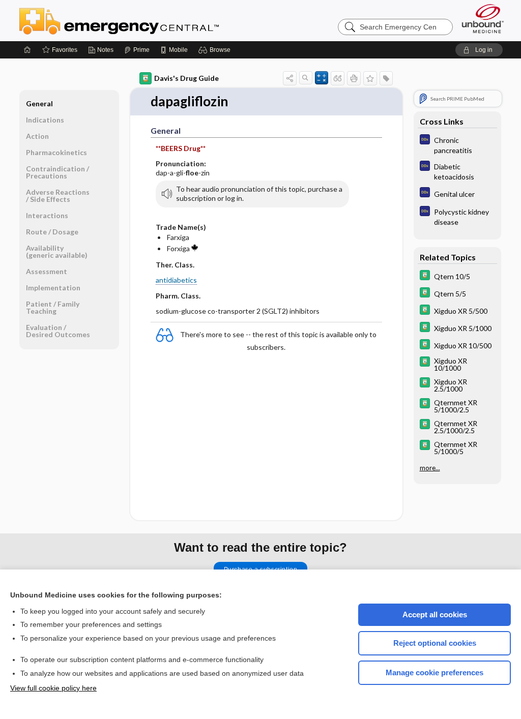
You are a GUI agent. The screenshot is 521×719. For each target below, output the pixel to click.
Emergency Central (145, 20)
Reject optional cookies (434, 643)
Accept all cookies (434, 614)
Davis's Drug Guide (186, 78)
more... (430, 468)
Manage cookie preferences (434, 672)
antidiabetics (176, 280)
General (39, 103)
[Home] (27, 49)
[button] (216, 49)
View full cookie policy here (53, 688)
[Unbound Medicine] (482, 19)
